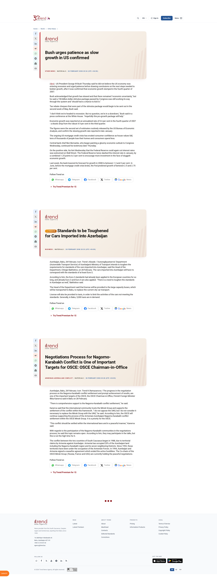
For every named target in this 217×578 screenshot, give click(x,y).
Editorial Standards (108, 534)
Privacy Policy (163, 527)
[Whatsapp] (36, 561)
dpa (52, 84)
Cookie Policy (163, 534)
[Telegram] (56, 561)
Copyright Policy (164, 530)
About (103, 524)
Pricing (132, 524)
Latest (75, 524)
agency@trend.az (39, 545)
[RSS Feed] (66, 561)
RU (180, 569)
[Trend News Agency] (40, 522)
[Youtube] (51, 561)
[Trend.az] (41, 18)
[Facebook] (41, 561)
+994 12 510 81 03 (40, 543)
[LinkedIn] (61, 561)
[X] (46, 561)
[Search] (138, 18)
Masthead (104, 527)
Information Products (137, 527)
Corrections (105, 537)
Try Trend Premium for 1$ (64, 186)
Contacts (104, 530)
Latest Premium (78, 527)
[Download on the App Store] (159, 561)
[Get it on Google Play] (175, 561)
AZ (176, 569)
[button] (35, 34)
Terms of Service (164, 524)
